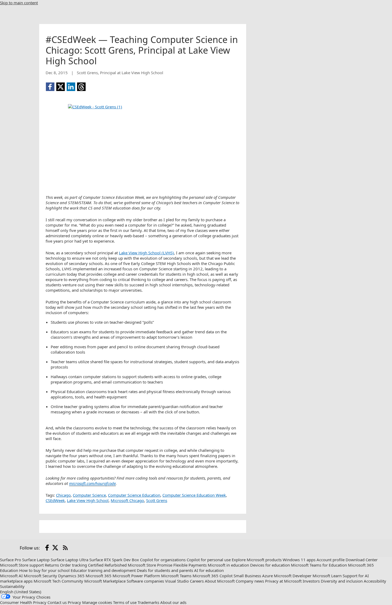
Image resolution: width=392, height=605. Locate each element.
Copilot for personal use (209, 559)
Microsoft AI (11, 575)
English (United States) (20, 591)
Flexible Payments (190, 565)
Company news (250, 581)
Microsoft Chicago (127, 500)
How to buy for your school (44, 570)
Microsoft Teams (176, 575)
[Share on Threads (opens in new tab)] (81, 86)
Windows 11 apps (299, 559)
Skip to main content (19, 2)
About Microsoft (220, 581)
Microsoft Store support (22, 565)
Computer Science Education (134, 495)
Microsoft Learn (327, 575)
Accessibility (375, 581)
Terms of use (125, 602)
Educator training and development (103, 570)
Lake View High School (88, 500)
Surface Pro (10, 559)
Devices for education (270, 565)
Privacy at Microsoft (283, 581)
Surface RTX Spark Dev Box (114, 559)
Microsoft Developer (292, 575)
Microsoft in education (228, 565)
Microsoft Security (40, 575)
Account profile (331, 559)
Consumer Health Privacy (23, 602)
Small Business (247, 575)
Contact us (57, 602)
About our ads (173, 602)
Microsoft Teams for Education (319, 565)
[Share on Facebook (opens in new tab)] (50, 86)
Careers (197, 581)
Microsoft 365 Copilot (213, 575)
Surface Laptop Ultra (69, 559)
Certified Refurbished (107, 565)
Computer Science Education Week (194, 495)
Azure (267, 575)
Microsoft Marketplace (105, 581)
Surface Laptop (36, 559)
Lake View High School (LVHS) (146, 252)
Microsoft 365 (98, 575)
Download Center (362, 559)
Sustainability (12, 586)
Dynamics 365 (71, 575)
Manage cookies (97, 602)
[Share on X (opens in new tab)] (60, 86)
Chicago (63, 495)
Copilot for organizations (163, 559)
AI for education (209, 570)
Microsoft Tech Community (58, 581)
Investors (311, 581)
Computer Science (89, 495)
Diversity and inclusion (342, 581)
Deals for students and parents (165, 570)
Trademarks (148, 602)
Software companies (145, 581)
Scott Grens (156, 500)
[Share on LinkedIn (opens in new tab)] (71, 86)
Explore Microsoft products (257, 559)
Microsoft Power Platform (136, 575)
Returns (52, 565)
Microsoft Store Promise (150, 565)
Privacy (74, 602)
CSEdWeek (55, 500)
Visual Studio (177, 581)
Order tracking (73, 565)
